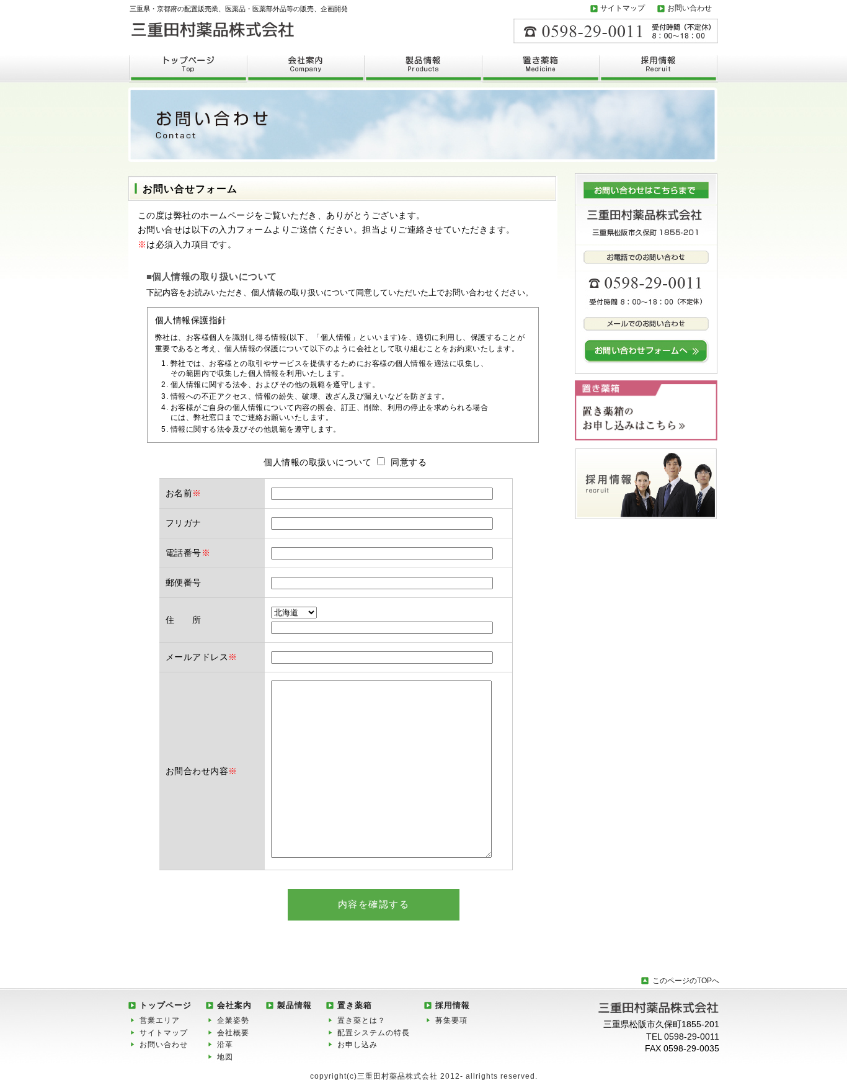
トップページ (166, 1005)
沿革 (225, 1044)
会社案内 (234, 1005)
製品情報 (294, 1005)
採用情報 (452, 1005)
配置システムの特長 (373, 1032)
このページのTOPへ (685, 980)
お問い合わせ (689, 8)
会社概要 (233, 1032)
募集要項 (451, 1020)
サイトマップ (622, 8)
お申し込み (357, 1044)
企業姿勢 (233, 1020)
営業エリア (160, 1020)
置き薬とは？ (361, 1020)
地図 (225, 1057)
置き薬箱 (354, 1005)
